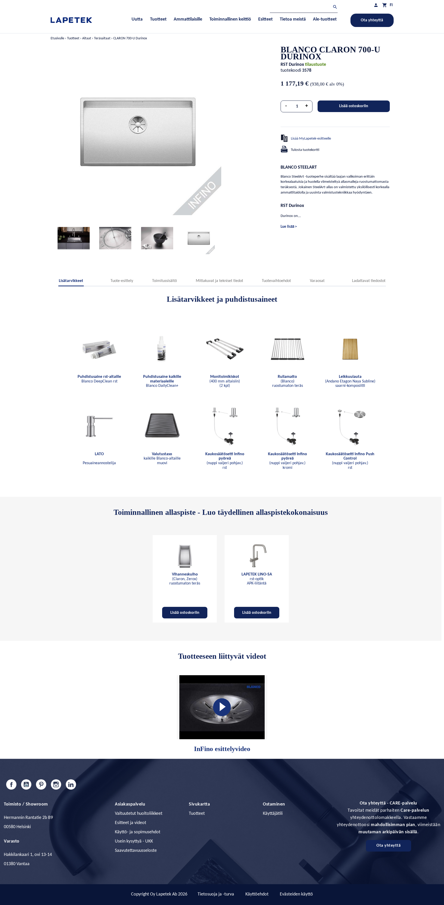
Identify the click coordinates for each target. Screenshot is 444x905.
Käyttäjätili (273, 813)
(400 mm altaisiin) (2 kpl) (224, 381)
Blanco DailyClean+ (162, 381)
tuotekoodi (291, 70)
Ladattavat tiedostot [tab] (368, 281)
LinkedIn (71, 784)
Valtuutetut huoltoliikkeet (138, 813)
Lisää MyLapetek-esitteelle (311, 139)
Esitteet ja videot (130, 822)
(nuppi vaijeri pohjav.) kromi (287, 461)
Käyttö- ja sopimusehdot (137, 832)
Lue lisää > (289, 227)
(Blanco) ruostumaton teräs (287, 381)
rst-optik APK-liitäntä (257, 579)
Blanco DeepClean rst (99, 379)
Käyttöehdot (257, 894)
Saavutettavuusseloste (136, 850)
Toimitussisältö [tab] (164, 281)
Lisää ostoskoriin (353, 106)
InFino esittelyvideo (222, 749)
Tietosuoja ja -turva (216, 894)
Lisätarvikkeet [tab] (71, 281)
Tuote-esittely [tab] (121, 281)
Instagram (56, 784)
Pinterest (41, 784)
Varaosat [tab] (317, 281)
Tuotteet (197, 813)
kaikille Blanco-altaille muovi (162, 458)
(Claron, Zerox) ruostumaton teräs (184, 579)
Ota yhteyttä (372, 20)
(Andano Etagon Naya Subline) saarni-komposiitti (350, 381)
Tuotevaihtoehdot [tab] (276, 281)
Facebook (11, 784)
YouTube (26, 784)
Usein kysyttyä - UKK (134, 841)
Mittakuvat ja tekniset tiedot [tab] (219, 281)
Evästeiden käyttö (296, 894)
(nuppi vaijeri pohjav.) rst (224, 461)
